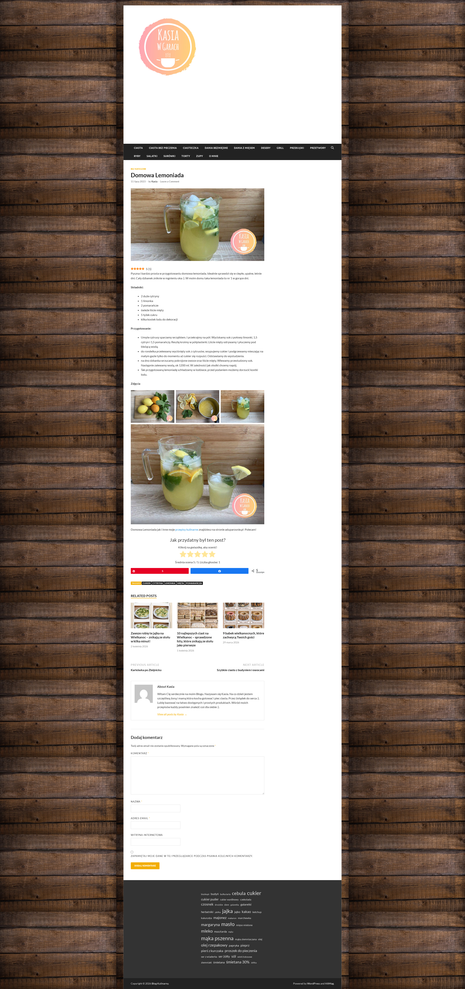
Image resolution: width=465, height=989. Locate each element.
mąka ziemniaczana (246, 939)
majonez (220, 917)
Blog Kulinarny (160, 983)
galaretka (235, 905)
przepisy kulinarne (186, 529)
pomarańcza (194, 583)
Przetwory (318, 147)
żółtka (254, 962)
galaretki (245, 904)
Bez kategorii (138, 169)
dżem (226, 905)
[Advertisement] (232, 116)
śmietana (219, 962)
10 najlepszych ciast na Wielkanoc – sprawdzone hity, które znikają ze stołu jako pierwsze (195, 639)
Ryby (137, 156)
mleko (207, 930)
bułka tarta (225, 894)
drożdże (219, 904)
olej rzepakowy (214, 945)
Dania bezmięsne (216, 147)
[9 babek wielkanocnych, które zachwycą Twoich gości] (243, 616)
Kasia (154, 181)
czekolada (245, 899)
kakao (246, 912)
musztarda (220, 931)
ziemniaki (206, 962)
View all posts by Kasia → (172, 714)
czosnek (207, 904)
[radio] (183, 555)
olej (260, 939)
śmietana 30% (238, 962)
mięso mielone (244, 925)
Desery (265, 147)
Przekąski (297, 147)
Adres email (140, 818)
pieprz (244, 945)
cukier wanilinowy (229, 899)
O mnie (213, 156)
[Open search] (332, 148)
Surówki (169, 156)
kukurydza (206, 918)
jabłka (218, 912)
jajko (237, 912)
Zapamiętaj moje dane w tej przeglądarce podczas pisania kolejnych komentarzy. (192, 856)
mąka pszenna (217, 938)
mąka (230, 932)
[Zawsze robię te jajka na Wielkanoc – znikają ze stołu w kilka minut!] (151, 616)
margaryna (210, 924)
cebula (239, 893)
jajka (227, 911)
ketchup (257, 912)
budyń (215, 894)
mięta (180, 583)
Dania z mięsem (244, 147)
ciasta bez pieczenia (163, 147)
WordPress (313, 983)
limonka (170, 583)
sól (233, 956)
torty (185, 156)
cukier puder (210, 899)
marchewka (244, 917)
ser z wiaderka (209, 956)
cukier (147, 583)
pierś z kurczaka (212, 951)
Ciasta (138, 147)
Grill (280, 147)
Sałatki (152, 156)
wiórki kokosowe (244, 957)
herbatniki (207, 912)
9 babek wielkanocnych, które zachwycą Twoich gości (243, 635)
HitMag (329, 983)
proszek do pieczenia (241, 950)
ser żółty (224, 956)
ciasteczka (191, 147)
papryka (234, 945)
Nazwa (136, 801)
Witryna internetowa (147, 834)
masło (228, 924)
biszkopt (205, 894)
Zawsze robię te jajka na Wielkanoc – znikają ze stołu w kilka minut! (150, 637)
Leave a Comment (169, 181)
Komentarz (140, 753)
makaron (232, 918)
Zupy (199, 156)
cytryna (158, 583)
